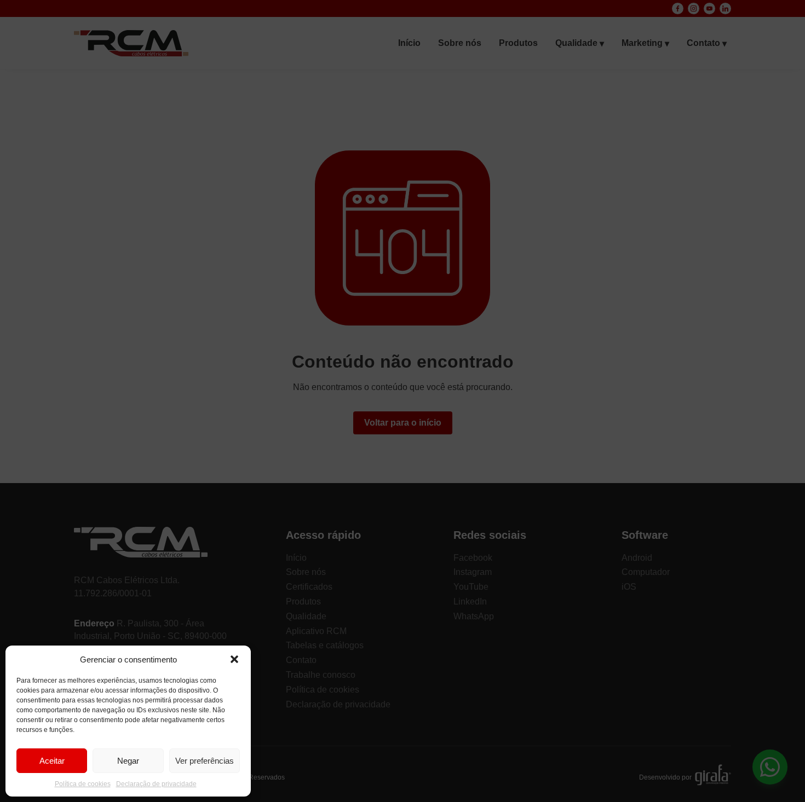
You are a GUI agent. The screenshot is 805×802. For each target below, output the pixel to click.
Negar (128, 760)
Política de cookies (83, 784)
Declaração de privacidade (156, 784)
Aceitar (52, 760)
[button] (234, 659)
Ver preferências (204, 760)
